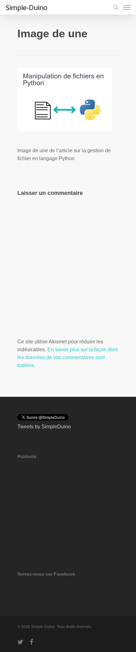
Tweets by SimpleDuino (44, 426)
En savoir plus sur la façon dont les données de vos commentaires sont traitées (67, 357)
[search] (115, 7)
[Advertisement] (64, 506)
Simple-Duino (26, 7)
